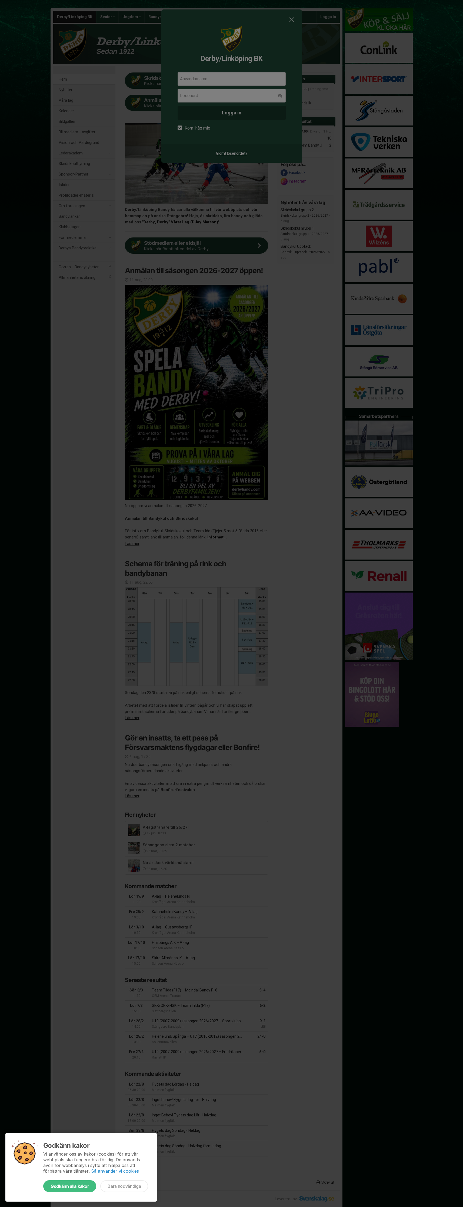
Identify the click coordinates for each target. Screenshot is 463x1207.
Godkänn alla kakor (70, 1186)
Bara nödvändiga (124, 1186)
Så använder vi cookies (115, 1171)
